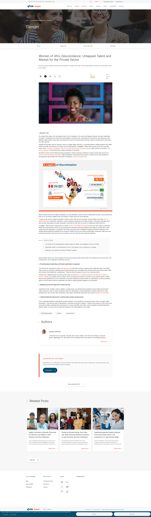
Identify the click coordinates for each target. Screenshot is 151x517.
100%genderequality (46, 313)
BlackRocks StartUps (101, 293)
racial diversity (70, 313)
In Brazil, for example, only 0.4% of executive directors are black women (69, 148)
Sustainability (112, 6)
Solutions (98, 6)
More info (104, 341)
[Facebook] (62, 482)
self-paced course (66, 268)
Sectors (91, 6)
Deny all (94, 514)
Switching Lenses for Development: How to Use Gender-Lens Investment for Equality (70, 247)
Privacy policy (5, 514)
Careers (45, 487)
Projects (77, 6)
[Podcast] (62, 492)
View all (32, 460)
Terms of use (88, 509)
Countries (84, 6)
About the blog (87, 46)
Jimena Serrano (92, 76)
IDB (44, 509)
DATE (107, 74)
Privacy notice (96, 509)
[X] (62, 487)
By (91, 74)
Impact (105, 6)
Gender (49, 20)
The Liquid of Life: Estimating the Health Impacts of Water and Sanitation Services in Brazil (72, 244)
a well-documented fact (80, 156)
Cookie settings (13, 514)
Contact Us (46, 484)
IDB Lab (49, 509)
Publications (29, 487)
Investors (121, 6)
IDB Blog (112, 46)
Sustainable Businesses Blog (38, 20)
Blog (27, 481)
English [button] (96, 1)
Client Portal (119, 1)
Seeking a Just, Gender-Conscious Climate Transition (61, 250)
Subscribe (48, 370)
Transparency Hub (108, 1)
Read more (52, 448)
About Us (69, 6)
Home (27, 20)
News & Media (29, 484)
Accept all (132, 514)
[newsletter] (67, 492)
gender (59, 313)
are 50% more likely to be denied (78, 225)
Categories (63, 46)
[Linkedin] (67, 482)
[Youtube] (67, 487)
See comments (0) (74, 384)
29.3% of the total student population (50, 155)
